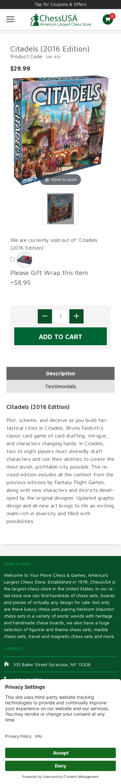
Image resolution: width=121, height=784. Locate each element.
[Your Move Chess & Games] (60, 19)
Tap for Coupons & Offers (60, 4)
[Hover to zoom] (60, 129)
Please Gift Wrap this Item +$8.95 (51, 277)
